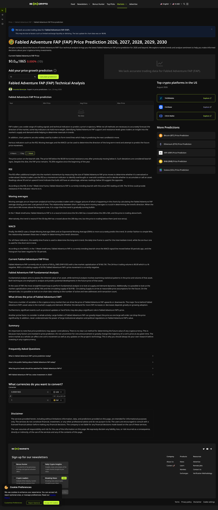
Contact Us (197, 469)
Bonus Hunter (99, 4)
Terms (177, 502)
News (182, 462)
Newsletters (82, 4)
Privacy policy (186, 502)
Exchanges (184, 473)
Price (10, 22)
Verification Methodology (202, 473)
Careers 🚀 (171, 465)
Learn (182, 465)
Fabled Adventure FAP (23, 22)
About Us (170, 462)
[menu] (3, 17)
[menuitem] (3, 10)
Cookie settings (209, 502)
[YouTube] (207, 449)
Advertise (133, 4)
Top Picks (111, 4)
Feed (73, 4)
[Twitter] (204, 449)
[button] (81, 356)
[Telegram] (211, 449)
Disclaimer (197, 502)
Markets (120, 4)
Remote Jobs (198, 465)
